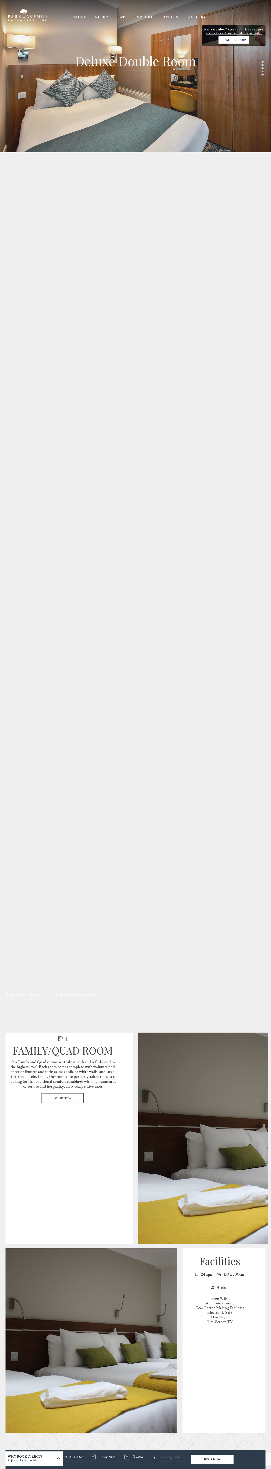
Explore (143, 17)
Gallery (197, 17)
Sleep (101, 17)
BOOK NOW (62, 1098)
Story (79, 17)
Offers (170, 17)
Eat (121, 17)
